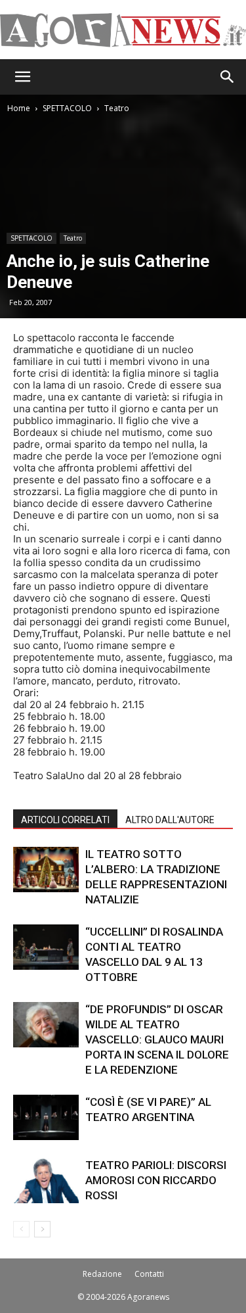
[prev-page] (21, 1229)
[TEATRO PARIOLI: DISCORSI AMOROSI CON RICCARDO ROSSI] (46, 1180)
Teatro (116, 108)
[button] (22, 77)
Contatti (149, 1273)
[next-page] (42, 1229)
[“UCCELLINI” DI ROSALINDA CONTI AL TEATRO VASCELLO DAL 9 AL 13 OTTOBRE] (46, 947)
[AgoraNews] (123, 30)
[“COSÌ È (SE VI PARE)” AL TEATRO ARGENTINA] (46, 1117)
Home (18, 108)
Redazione (102, 1273)
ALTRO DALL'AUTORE (170, 820)
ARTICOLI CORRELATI (65, 820)
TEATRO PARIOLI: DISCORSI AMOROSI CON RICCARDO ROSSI (155, 1180)
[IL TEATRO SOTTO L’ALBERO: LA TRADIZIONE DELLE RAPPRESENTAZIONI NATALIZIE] (46, 869)
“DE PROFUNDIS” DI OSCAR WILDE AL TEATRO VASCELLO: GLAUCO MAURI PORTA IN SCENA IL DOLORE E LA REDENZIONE (157, 1039)
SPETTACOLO (67, 108)
